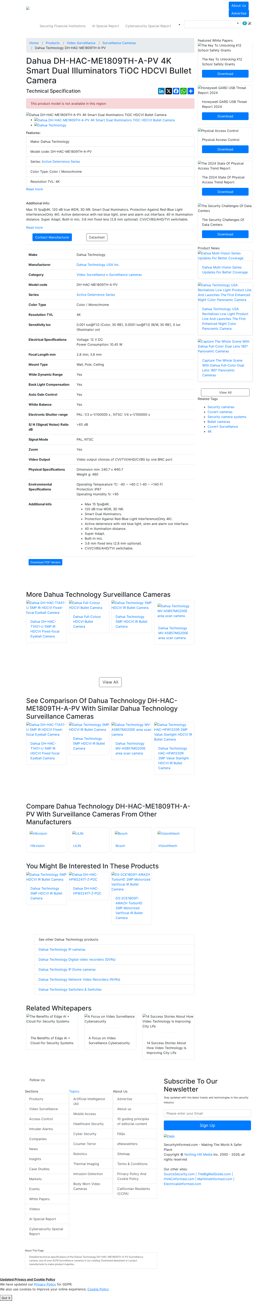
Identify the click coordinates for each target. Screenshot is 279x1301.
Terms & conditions (132, 1164)
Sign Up (207, 1125)
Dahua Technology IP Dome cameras (67, 969)
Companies (38, 1139)
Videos (34, 1209)
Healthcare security (88, 1124)
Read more (34, 189)
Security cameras (221, 407)
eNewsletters (127, 1144)
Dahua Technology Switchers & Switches (70, 989)
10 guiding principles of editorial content (133, 1121)
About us (238, 5)
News (33, 1149)
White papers (39, 1199)
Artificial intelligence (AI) (89, 1101)
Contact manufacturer (52, 237)
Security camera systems (227, 417)
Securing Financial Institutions (63, 26)
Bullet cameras (219, 422)
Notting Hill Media (198, 1154)
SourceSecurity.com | (181, 1174)
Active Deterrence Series (61, 161)
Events (34, 1189)
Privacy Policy (45, 1284)
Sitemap (123, 1154)
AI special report (105, 26)
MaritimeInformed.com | (215, 1179)
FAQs (121, 1134)
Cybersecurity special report (148, 26)
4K (210, 431)
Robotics (80, 1154)
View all (110, 682)
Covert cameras (220, 412)
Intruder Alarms (41, 1129)
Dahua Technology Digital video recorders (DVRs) (77, 959)
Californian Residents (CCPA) (133, 1191)
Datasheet (97, 237)
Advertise (238, 13)
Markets (35, 1179)
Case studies (39, 1169)
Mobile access (84, 1114)
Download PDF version (45, 562)
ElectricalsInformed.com (182, 1184)
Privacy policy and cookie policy (131, 1176)
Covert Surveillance (223, 426)
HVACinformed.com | (180, 1179)
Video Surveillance (43, 1109)
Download (52, 1028)
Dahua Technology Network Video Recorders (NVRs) (79, 979)
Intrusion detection (88, 1174)
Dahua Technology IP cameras (62, 949)
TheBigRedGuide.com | (215, 1174)
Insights (35, 1159)
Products (36, 1099)
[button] (83, 9)
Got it (6, 1298)
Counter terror (84, 1144)
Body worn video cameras (86, 1186)
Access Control (41, 1119)
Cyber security (84, 1134)
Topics (74, 1091)
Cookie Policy (98, 1289)
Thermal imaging (86, 1164)
